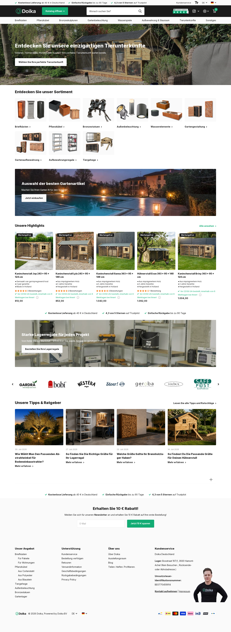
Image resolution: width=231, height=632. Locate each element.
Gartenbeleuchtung (98, 20)
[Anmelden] (206, 11)
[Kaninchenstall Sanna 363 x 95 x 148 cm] (115, 251)
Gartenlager (21, 596)
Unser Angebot (24, 548)
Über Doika (114, 554)
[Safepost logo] (203, 384)
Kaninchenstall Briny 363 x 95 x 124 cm (196, 275)
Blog (110, 562)
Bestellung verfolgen (72, 558)
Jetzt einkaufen (34, 198)
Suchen (140, 11)
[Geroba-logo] (144, 384)
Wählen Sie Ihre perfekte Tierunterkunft (41, 62)
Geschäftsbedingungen (74, 571)
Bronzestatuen (22, 592)
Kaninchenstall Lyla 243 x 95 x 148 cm (73, 275)
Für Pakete (23, 558)
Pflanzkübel (43, 20)
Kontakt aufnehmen (166, 591)
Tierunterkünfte (188, 20)
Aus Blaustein (25, 579)
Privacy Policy (69, 579)
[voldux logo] (173, 384)
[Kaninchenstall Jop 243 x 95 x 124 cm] (34, 251)
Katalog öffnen (54, 11)
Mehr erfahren (23, 466)
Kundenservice (183, 2)
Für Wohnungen (26, 562)
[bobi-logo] (57, 384)
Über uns (114, 548)
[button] (12, 384)
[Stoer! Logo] (115, 384)
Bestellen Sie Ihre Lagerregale (42, 349)
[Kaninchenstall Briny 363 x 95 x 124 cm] (197, 251)
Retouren (66, 562)
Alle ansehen (206, 226)
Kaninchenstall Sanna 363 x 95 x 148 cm (114, 275)
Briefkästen (21, 20)
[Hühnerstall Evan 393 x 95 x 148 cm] (156, 251)
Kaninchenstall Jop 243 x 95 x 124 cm (32, 275)
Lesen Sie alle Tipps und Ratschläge (193, 403)
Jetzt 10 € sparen (141, 523)
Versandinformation (72, 567)
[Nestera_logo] (86, 384)
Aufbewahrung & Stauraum (155, 20)
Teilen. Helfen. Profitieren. (121, 567)
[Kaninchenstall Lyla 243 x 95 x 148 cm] (75, 251)
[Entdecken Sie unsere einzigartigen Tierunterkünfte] (115, 54)
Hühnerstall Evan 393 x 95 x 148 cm (155, 275)
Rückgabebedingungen (74, 575)
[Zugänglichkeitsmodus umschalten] (196, 3)
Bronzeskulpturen (68, 20)
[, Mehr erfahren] (195, 11)
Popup (37, 297)
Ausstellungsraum (117, 558)
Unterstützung (71, 548)
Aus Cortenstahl (26, 571)
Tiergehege (21, 583)
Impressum (184, 591)
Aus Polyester (25, 575)
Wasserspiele (125, 20)
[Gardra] (28, 384)
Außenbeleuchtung (25, 588)
